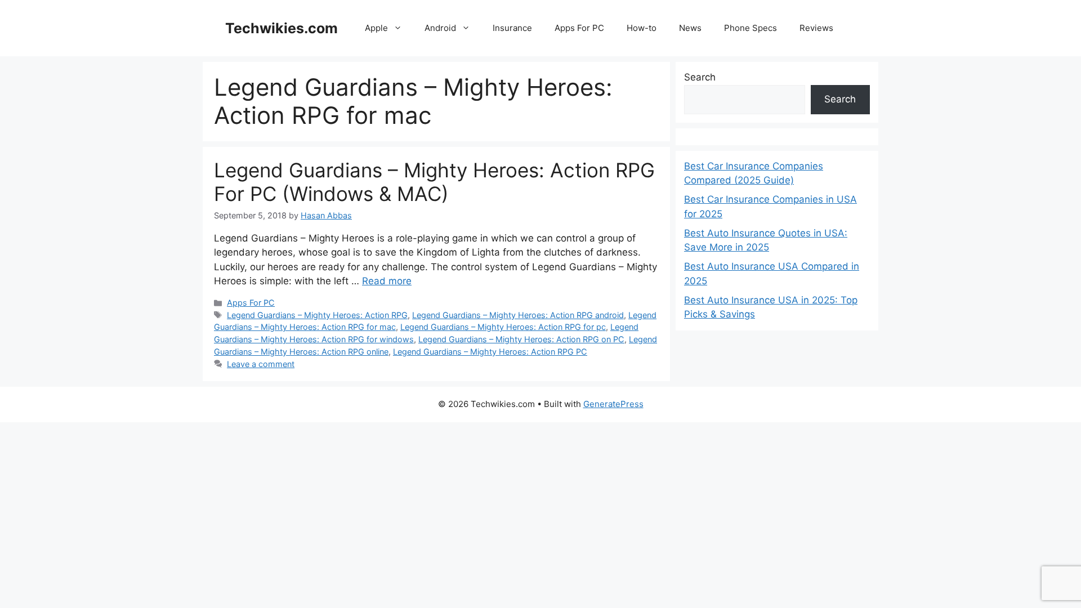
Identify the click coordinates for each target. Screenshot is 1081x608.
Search (700, 77)
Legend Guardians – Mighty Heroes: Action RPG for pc (503, 327)
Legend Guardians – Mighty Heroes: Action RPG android (518, 315)
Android (440, 28)
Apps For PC (579, 28)
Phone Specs (750, 28)
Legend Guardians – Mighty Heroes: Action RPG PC (490, 351)
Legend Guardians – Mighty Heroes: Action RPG (317, 315)
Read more (387, 281)
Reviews (816, 28)
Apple (376, 28)
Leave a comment (260, 364)
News (690, 28)
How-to (641, 28)
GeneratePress (613, 404)
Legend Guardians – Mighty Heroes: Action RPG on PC (521, 339)
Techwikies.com (281, 28)
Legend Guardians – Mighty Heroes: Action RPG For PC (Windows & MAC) (434, 181)
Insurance (512, 28)
